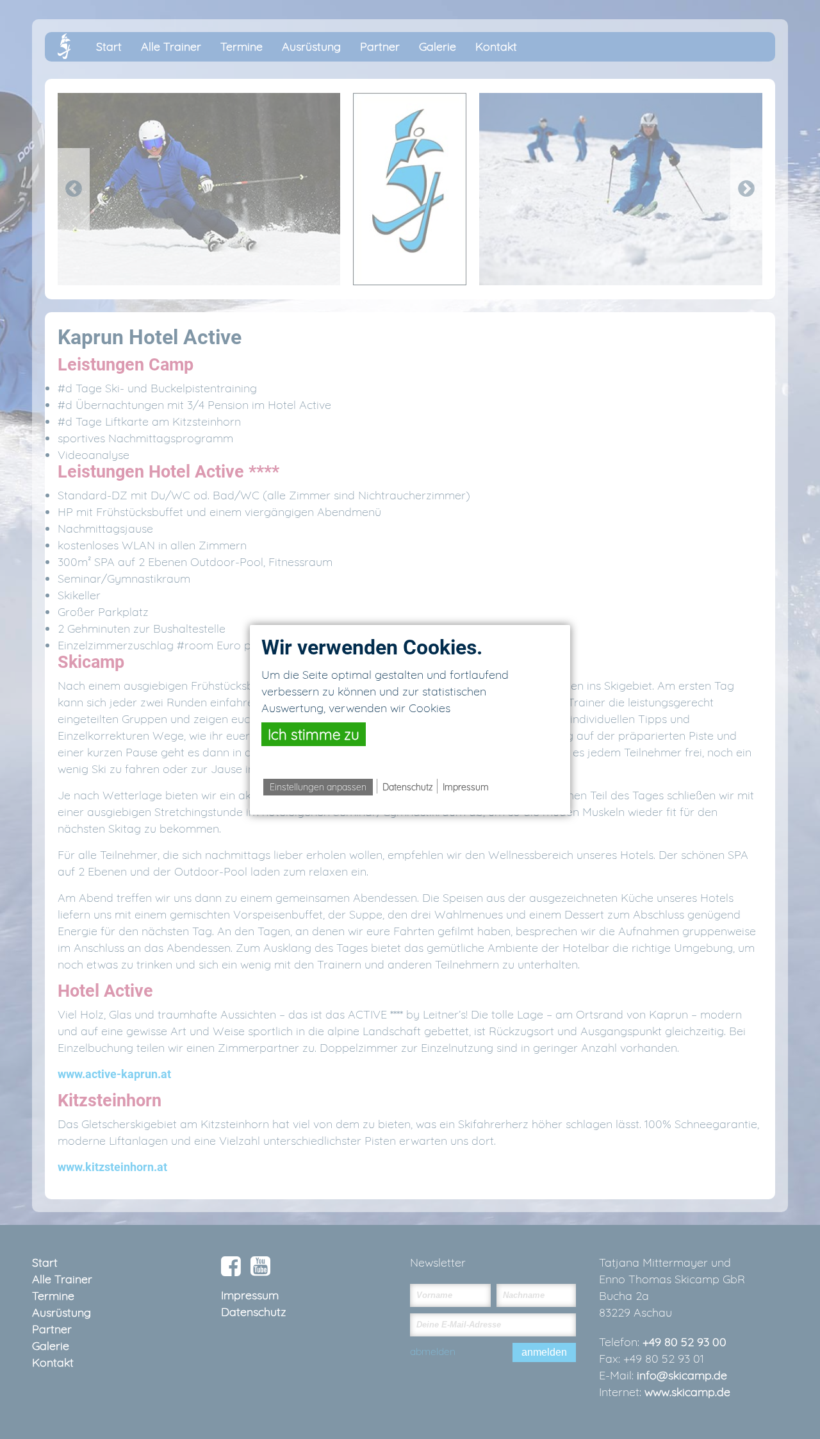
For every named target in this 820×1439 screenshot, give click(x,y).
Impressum (466, 787)
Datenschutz (407, 787)
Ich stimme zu (313, 734)
